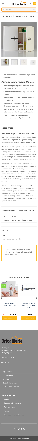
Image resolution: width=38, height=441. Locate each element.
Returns (6, 411)
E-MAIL (6, 363)
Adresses (6, 379)
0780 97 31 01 (8, 357)
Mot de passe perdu (11, 387)
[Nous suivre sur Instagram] (16, 429)
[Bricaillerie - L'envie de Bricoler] (19, 3)
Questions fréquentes (12, 403)
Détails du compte (10, 383)
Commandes (8, 375)
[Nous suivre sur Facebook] (14, 429)
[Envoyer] (34, 9)
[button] (2, 3)
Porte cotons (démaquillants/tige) (10, 304)
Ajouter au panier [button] (10, 318)
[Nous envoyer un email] (21, 429)
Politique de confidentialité (14, 415)
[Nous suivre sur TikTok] (19, 429)
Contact (6, 399)
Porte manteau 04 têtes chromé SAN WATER (28, 305)
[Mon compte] (31, 3)
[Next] (33, 39)
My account (7, 372)
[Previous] (4, 39)
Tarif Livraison (9, 407)
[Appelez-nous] (24, 429)
